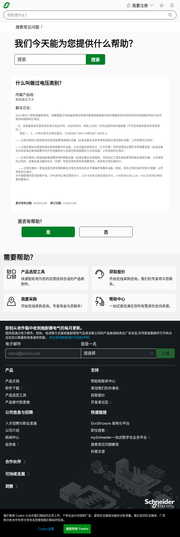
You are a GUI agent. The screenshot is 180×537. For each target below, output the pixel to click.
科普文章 (98, 451)
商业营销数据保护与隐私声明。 (70, 337)
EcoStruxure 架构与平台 (110, 423)
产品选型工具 (15, 395)
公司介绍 (12, 430)
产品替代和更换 (17, 402)
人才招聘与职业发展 (21, 423)
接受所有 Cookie (77, 528)
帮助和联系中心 (103, 381)
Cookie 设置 (46, 528)
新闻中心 (12, 437)
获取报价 (98, 395)
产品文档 (12, 381)
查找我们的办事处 (105, 388)
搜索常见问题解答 (105, 444)
